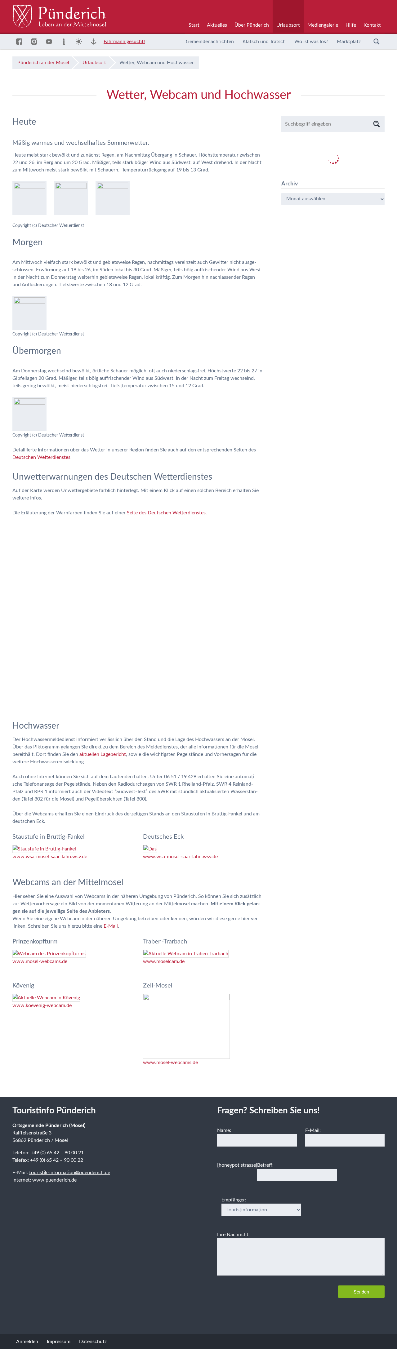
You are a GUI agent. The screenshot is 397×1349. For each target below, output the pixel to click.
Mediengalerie (322, 25)
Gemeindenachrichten (210, 41)
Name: (224, 1130)
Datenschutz (93, 1341)
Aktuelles (217, 25)
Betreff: (265, 1165)
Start (194, 25)
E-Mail (111, 926)
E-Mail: (313, 1130)
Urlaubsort (288, 25)
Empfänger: (233, 1199)
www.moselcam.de (164, 961)
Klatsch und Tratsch (264, 41)
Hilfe (351, 25)
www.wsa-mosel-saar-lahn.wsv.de (49, 856)
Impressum (58, 1341)
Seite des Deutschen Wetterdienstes (166, 512)
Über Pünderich (251, 25)
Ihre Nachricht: (233, 1234)
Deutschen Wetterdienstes (41, 457)
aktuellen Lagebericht (102, 754)
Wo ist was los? (311, 41)
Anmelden (27, 1341)
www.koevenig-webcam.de (42, 1005)
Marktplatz (349, 41)
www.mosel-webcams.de (39, 961)
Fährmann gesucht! (124, 41)
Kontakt (372, 25)
